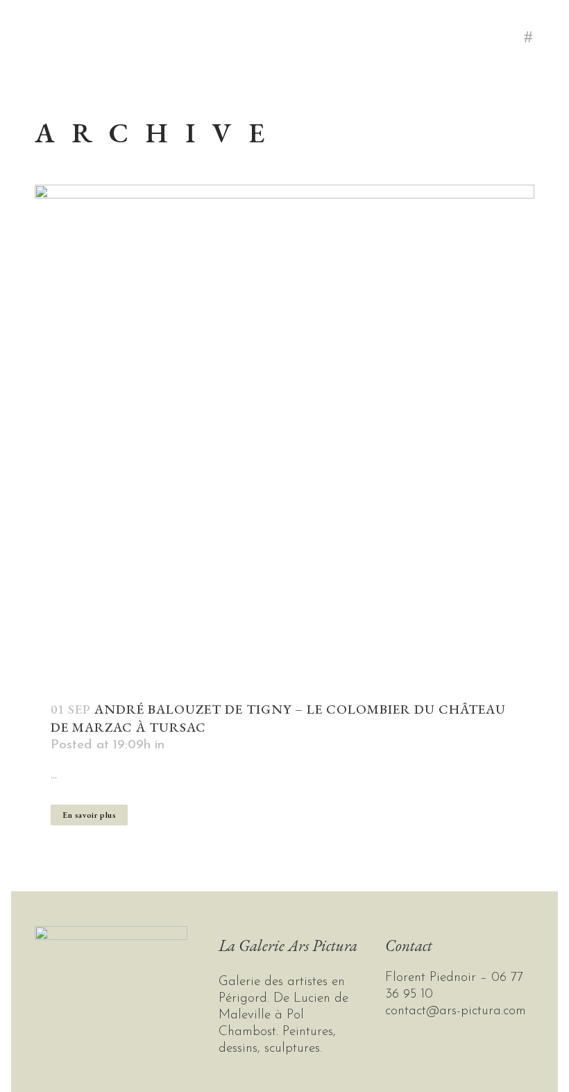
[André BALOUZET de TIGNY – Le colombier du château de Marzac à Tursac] (284, 434)
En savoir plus (89, 815)
